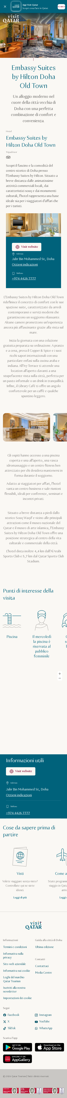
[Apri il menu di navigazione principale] (59, 19)
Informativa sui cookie (16, 971)
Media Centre (43, 973)
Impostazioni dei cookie (17, 998)
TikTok (11, 1028)
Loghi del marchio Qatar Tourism (13, 979)
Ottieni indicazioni (25, 264)
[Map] (33, 710)
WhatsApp (45, 1028)
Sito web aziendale (14, 964)
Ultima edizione (44, 947)
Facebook (13, 1015)
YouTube (44, 1022)
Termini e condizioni (15, 947)
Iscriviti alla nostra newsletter (14, 990)
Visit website (29, 247)
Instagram (45, 1015)
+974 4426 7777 (24, 278)
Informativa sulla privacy (13, 956)
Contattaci (42, 966)
